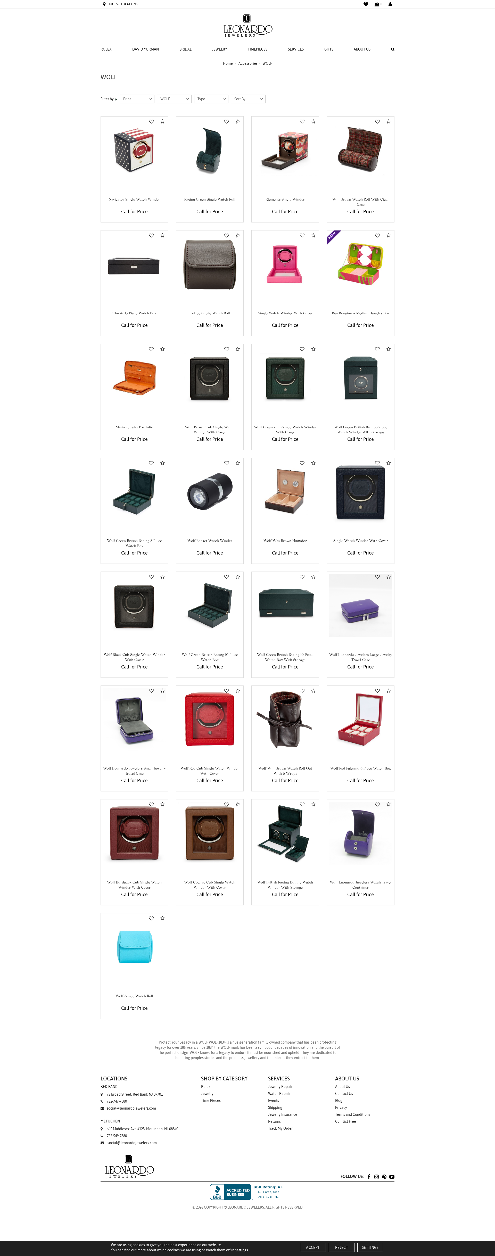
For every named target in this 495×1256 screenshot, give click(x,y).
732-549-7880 (117, 1136)
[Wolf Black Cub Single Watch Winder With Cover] (134, 605)
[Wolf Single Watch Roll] (134, 947)
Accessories (248, 63)
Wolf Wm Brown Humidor (285, 541)
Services (296, 49)
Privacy (341, 1107)
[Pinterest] (384, 1176)
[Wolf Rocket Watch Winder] (210, 491)
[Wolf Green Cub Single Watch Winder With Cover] (285, 377)
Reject (341, 1247)
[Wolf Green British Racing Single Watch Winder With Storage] (360, 377)
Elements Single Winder (285, 200)
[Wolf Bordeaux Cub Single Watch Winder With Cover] (134, 833)
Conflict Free (345, 1121)
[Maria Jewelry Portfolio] (134, 377)
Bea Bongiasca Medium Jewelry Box (361, 313)
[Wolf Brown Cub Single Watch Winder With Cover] (210, 377)
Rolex (106, 49)
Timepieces (257, 49)
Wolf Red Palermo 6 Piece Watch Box (360, 769)
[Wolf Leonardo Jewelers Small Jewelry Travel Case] (134, 719)
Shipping (275, 1107)
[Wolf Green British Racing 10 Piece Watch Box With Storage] (285, 605)
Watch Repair (279, 1094)
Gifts (328, 49)
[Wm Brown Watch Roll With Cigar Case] (360, 150)
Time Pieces (211, 1100)
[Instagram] (376, 1176)
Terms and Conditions (352, 1114)
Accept (313, 1247)
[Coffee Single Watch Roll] (210, 264)
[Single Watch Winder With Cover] (285, 264)
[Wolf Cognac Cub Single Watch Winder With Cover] (210, 833)
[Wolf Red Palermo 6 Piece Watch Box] (360, 719)
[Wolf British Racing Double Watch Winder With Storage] (285, 833)
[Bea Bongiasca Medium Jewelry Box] (360, 264)
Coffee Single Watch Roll (209, 313)
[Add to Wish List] (151, 122)
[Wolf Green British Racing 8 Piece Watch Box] (134, 491)
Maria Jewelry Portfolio (134, 427)
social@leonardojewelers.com (131, 1108)
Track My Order (280, 1128)
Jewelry (219, 49)
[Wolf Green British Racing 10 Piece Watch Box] (210, 605)
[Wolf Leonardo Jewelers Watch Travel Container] (360, 833)
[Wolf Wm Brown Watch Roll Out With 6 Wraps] (285, 719)
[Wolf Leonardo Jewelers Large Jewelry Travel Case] (360, 605)
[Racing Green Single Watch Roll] (210, 150)
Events (273, 1100)
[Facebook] (368, 1176)
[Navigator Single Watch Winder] (134, 150)
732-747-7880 (117, 1101)
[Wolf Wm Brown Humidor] (285, 491)
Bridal (185, 49)
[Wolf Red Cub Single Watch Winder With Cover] (210, 719)
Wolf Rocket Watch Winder (209, 541)
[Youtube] (391, 1176)
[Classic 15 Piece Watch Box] (134, 264)
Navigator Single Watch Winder (134, 200)
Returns (274, 1121)
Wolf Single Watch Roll (134, 996)
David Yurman (145, 49)
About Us (362, 49)
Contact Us (344, 1094)
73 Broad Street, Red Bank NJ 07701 (132, 1090)
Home (228, 63)
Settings (370, 1247)
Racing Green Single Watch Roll (209, 200)
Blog (338, 1100)
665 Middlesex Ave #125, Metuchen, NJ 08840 (139, 1125)
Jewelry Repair (280, 1087)
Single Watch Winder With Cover (285, 313)
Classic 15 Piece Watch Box (134, 313)
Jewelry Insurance (282, 1114)
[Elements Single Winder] (285, 150)
